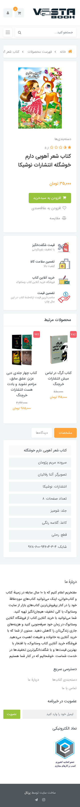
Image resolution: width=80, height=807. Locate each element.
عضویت (12, 714)
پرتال (27, 792)
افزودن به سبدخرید (47, 198)
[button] (19, 12)
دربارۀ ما (33, 679)
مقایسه (55, 218)
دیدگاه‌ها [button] (42, 433)
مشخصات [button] (65, 433)
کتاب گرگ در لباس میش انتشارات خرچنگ (58, 378)
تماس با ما (69, 688)
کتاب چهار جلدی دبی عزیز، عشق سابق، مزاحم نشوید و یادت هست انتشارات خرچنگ (21, 384)
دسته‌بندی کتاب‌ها (64, 679)
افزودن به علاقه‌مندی (47, 208)
